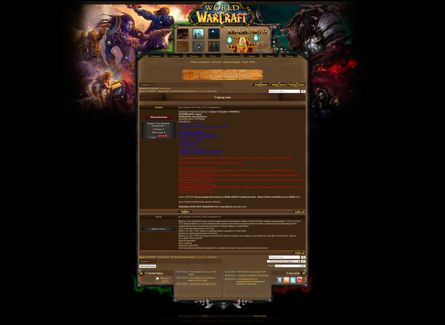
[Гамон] (182, 38)
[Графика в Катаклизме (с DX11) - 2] (214, 38)
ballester (163, 88)
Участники (216, 62)
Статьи (175, 56)
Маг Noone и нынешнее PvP (252, 272)
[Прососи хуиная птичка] (198, 38)
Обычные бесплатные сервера (183, 91)
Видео (270, 56)
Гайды (251, 56)
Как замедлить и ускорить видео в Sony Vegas (201, 279)
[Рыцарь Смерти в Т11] (214, 50)
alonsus (158, 107)
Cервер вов (202, 91)
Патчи (289, 56)
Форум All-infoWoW (147, 91)
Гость (158, 216)
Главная (156, 56)
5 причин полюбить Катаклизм (253, 275)
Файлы (194, 56)
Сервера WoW (163, 91)
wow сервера (185, 243)
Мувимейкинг (232, 56)
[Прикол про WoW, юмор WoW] (182, 50)
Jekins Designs (260, 315)
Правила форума (231, 62)
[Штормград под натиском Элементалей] (198, 50)
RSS (252, 62)
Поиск (245, 62)
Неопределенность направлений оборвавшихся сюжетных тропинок (250, 281)
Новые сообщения (200, 62)
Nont (169, 88)
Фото (213, 56)
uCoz (205, 315)
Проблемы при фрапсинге (203, 284)
